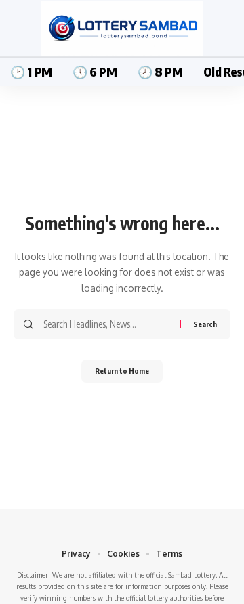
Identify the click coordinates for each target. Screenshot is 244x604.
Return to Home (122, 370)
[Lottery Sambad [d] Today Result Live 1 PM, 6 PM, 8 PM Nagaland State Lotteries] (122, 28)
